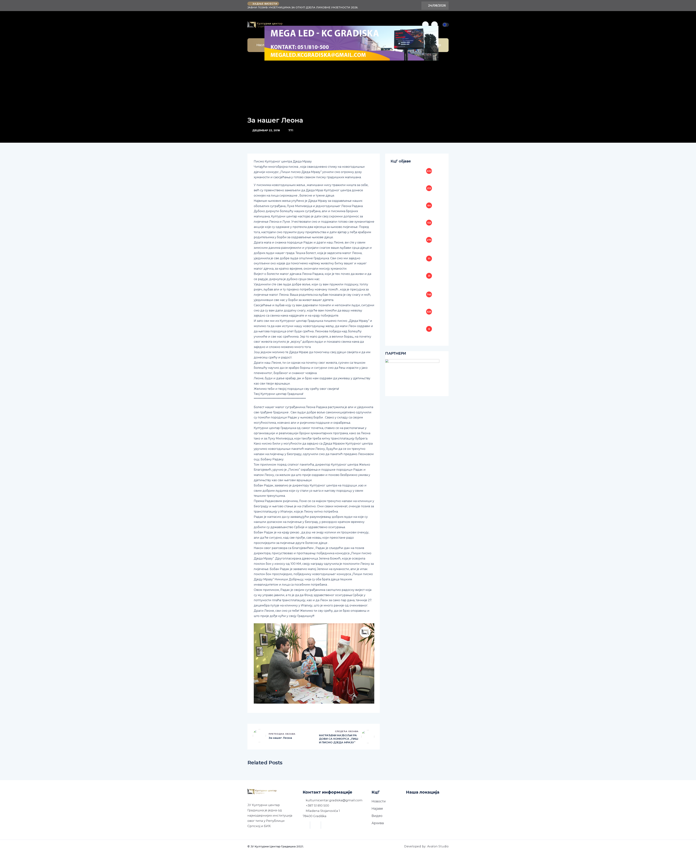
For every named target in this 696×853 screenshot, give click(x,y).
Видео (377, 816)
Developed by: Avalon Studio (426, 846)
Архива (378, 823)
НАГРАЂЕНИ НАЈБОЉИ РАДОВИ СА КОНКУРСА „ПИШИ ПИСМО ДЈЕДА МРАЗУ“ (338, 739)
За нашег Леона (280, 738)
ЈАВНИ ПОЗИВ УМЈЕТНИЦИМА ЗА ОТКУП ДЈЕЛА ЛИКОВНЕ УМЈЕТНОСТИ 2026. (302, 7)
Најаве (377, 809)
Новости (379, 801)
